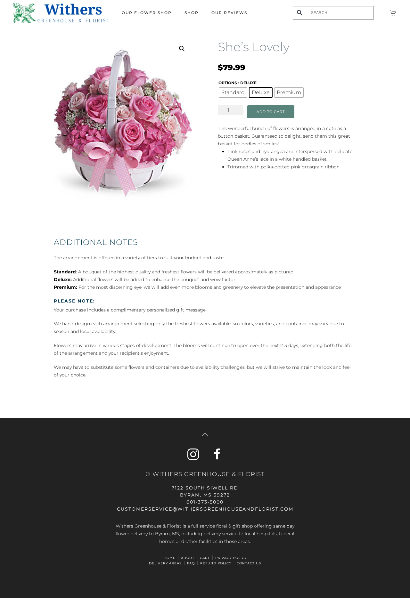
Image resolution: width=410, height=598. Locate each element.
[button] (182, 48)
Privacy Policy (231, 558)
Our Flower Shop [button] (147, 12)
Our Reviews (229, 12)
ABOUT (187, 558)
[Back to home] (61, 13)
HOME (170, 558)
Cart (205, 558)
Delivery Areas (165, 563)
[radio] (233, 92)
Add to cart (271, 111)
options (227, 82)
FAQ (191, 563)
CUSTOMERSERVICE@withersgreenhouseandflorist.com (205, 509)
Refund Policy (215, 563)
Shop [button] (191, 12)
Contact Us (249, 563)
